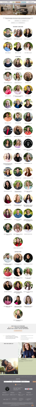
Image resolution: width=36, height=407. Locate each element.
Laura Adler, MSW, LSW (18, 163)
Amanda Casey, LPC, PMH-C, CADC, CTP (8, 39)
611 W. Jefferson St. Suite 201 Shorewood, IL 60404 (30, 394)
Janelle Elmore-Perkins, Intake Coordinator (7, 278)
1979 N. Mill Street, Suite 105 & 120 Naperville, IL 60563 (6, 394)
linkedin (30, 389)
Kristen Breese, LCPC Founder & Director (8, 69)
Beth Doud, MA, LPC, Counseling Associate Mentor (18, 96)
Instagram (27, 389)
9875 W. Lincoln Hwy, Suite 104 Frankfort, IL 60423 (14, 394)
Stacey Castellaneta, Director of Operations (18, 320)
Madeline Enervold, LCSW (28, 163)
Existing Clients (27, 0)
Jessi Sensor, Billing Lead (8, 291)
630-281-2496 (31, 2)
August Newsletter (19, 384)
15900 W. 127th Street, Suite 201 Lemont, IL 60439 (22, 395)
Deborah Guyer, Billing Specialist (18, 264)
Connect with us (18, 330)
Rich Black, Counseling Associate (18, 220)
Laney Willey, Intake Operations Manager (28, 292)
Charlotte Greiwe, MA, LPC (18, 109)
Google (31, 389)
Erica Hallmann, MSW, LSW (28, 109)
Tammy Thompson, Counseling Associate (18, 234)
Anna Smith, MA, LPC (28, 82)
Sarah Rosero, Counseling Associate (8, 234)
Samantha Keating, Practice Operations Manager (28, 306)
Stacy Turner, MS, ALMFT (28, 52)
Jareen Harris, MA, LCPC (7, 136)
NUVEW (9, 405)
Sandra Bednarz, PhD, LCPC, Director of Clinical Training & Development (28, 220)
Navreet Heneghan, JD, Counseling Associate (18, 191)
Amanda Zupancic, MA (18, 82)
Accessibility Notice (21, 405)
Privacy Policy (26, 405)
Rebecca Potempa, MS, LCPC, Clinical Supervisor (18, 205)
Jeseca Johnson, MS (28, 136)
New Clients (23, 0)
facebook (25, 389)
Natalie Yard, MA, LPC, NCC (8, 191)
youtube (28, 389)
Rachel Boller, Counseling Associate (28, 191)
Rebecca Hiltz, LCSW (18, 52)
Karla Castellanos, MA (7, 149)
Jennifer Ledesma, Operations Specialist (18, 278)
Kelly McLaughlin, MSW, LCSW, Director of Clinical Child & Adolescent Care (7, 164)
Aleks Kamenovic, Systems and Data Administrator (7, 264)
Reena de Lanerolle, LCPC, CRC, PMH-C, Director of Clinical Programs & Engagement (28, 206)
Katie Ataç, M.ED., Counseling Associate (28, 150)
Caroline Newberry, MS (7, 109)
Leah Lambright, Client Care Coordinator (8, 306)
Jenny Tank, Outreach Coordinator (28, 278)
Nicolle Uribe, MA (7, 52)
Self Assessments (18, 2)
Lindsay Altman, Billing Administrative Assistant (18, 306)
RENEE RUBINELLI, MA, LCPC (8, 219)
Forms (13, 2)
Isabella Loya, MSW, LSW (28, 123)
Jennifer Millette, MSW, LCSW (18, 136)
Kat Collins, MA (18, 149)
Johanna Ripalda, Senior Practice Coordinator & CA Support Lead (18, 292)
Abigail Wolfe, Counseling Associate (18, 69)
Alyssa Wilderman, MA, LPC (8, 82)
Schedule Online (32, 0)
